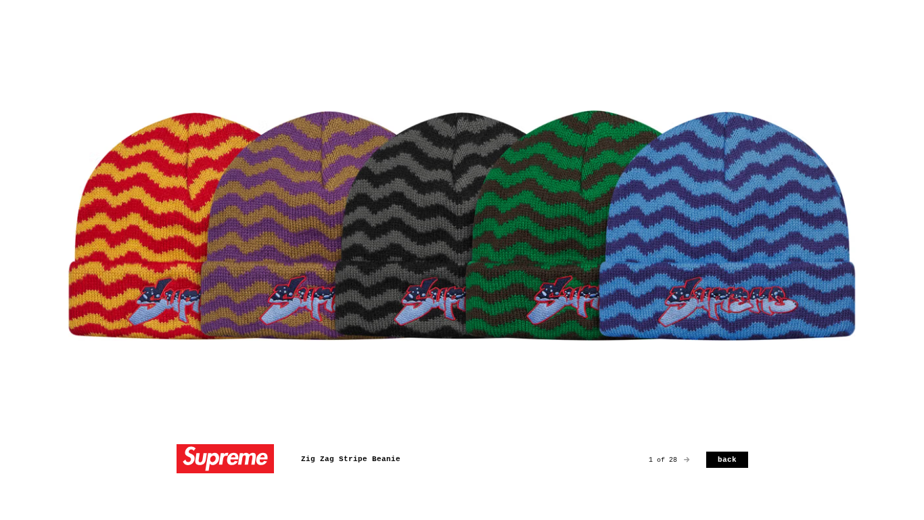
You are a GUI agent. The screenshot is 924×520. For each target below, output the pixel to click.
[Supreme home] (225, 460)
